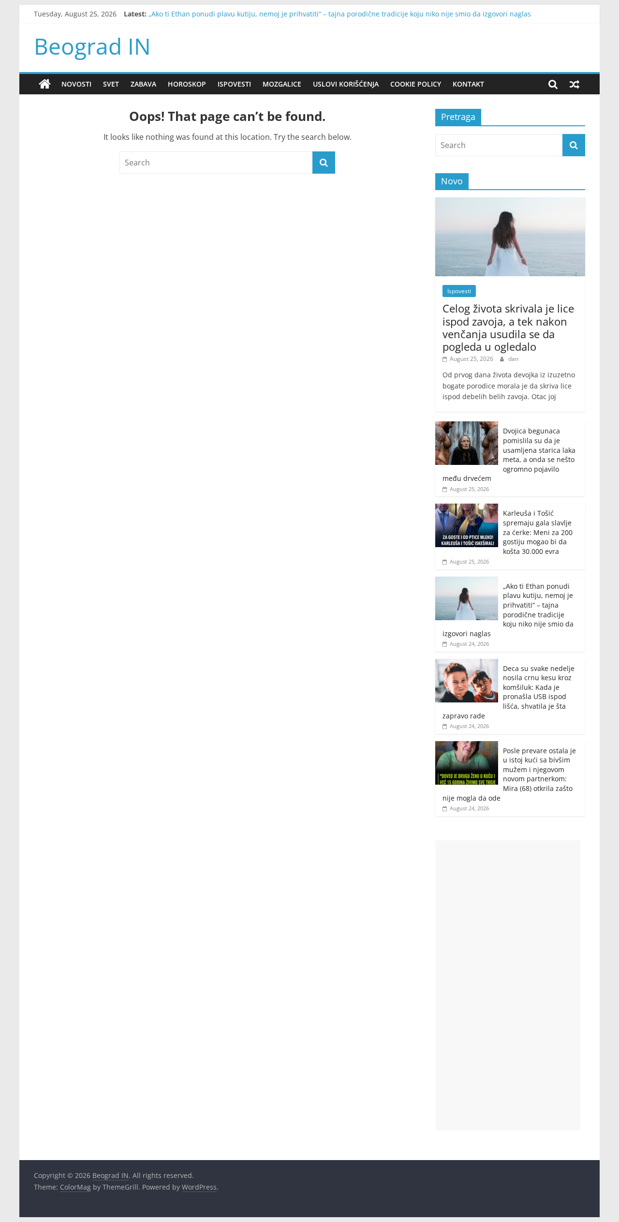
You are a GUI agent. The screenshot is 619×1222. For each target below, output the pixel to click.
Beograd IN (92, 46)
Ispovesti (234, 84)
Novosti (76, 84)
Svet (111, 84)
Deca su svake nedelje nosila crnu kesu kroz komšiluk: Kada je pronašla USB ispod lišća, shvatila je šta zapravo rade (508, 692)
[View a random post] (574, 84)
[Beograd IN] (45, 84)
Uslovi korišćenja (346, 84)
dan (513, 359)
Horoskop (187, 84)
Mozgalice (282, 84)
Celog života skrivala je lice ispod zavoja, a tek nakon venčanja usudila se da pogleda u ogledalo (508, 327)
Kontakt (468, 84)
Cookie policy (415, 84)
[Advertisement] (507, 985)
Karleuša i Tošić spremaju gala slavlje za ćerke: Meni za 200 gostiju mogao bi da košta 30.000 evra (538, 531)
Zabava (143, 84)
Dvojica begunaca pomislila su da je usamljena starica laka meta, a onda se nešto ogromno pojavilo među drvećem (508, 454)
